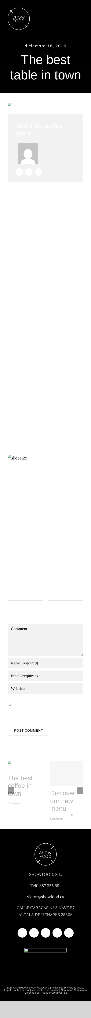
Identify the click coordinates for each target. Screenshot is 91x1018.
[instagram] (45, 933)
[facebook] (22, 933)
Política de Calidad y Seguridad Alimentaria (62, 990)
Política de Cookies (24, 990)
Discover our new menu (66, 773)
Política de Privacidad (63, 987)
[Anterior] (11, 790)
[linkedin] (69, 933)
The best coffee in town (24, 766)
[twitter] (34, 933)
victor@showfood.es (45, 896)
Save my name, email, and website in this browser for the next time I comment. (44, 710)
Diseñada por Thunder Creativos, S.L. (46, 992)
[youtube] (57, 933)
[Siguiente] (80, 790)
